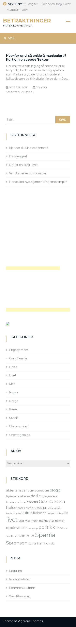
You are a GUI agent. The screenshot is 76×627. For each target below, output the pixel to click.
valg (52, 543)
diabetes (24, 496)
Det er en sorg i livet (55, 4)
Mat (12, 384)
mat (27, 520)
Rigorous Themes (30, 621)
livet (12, 519)
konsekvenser (55, 508)
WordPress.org (19, 596)
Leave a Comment (21, 91)
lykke (21, 521)
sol (16, 536)
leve (61, 513)
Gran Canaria (18, 358)
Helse (13, 367)
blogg (55, 490)
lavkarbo (52, 513)
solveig (41, 87)
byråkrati (11, 496)
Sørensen (17, 543)
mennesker (46, 520)
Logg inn (15, 571)
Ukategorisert (19, 426)
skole (10, 536)
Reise (13, 409)
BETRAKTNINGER (27, 20)
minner (59, 520)
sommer (26, 535)
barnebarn (42, 490)
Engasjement (18, 350)
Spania (13, 418)
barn (31, 490)
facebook (12, 502)
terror (32, 543)
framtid (32, 502)
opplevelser (16, 527)
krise (18, 513)
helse (11, 507)
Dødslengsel (18, 156)
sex (65, 528)
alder (10, 490)
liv (66, 513)
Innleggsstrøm (19, 579)
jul (45, 508)
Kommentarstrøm (22, 588)
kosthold (10, 513)
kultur (26, 513)
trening (42, 543)
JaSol (38, 507)
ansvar (21, 490)
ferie (23, 502)
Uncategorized (19, 435)
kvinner (39, 513)
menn (34, 520)
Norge (13, 392)
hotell (21, 507)
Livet (12, 375)
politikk (47, 527)
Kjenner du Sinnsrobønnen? (28, 148)
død (34, 496)
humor (30, 507)
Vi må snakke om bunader (27, 173)
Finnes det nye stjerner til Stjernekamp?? (38, 182)
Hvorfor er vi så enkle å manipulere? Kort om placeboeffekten (36, 57)
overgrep (33, 528)
